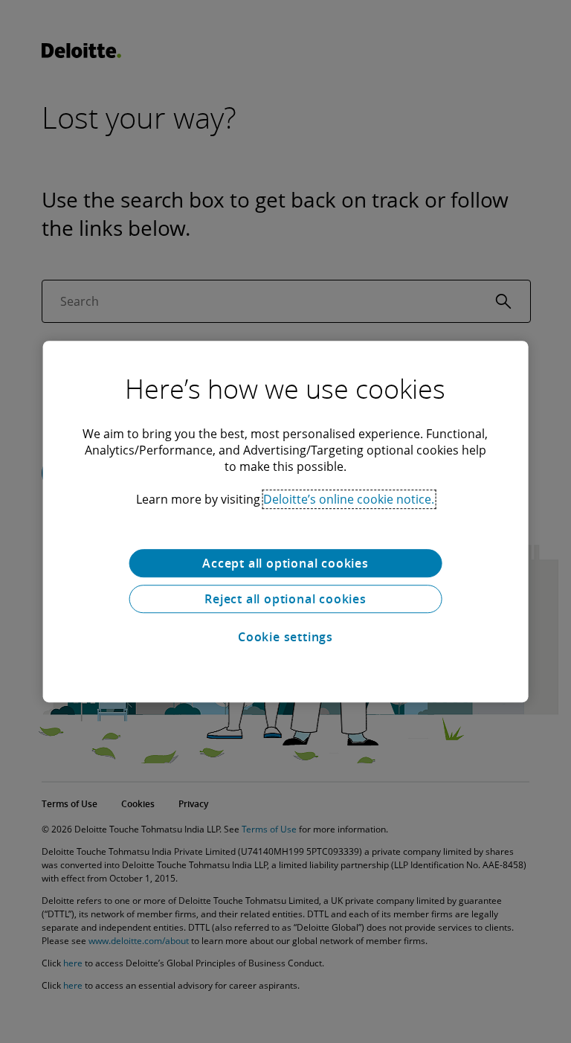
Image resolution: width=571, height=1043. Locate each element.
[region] (286, 521)
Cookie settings (285, 637)
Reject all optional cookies (285, 599)
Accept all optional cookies (285, 563)
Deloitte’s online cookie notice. (348, 499)
